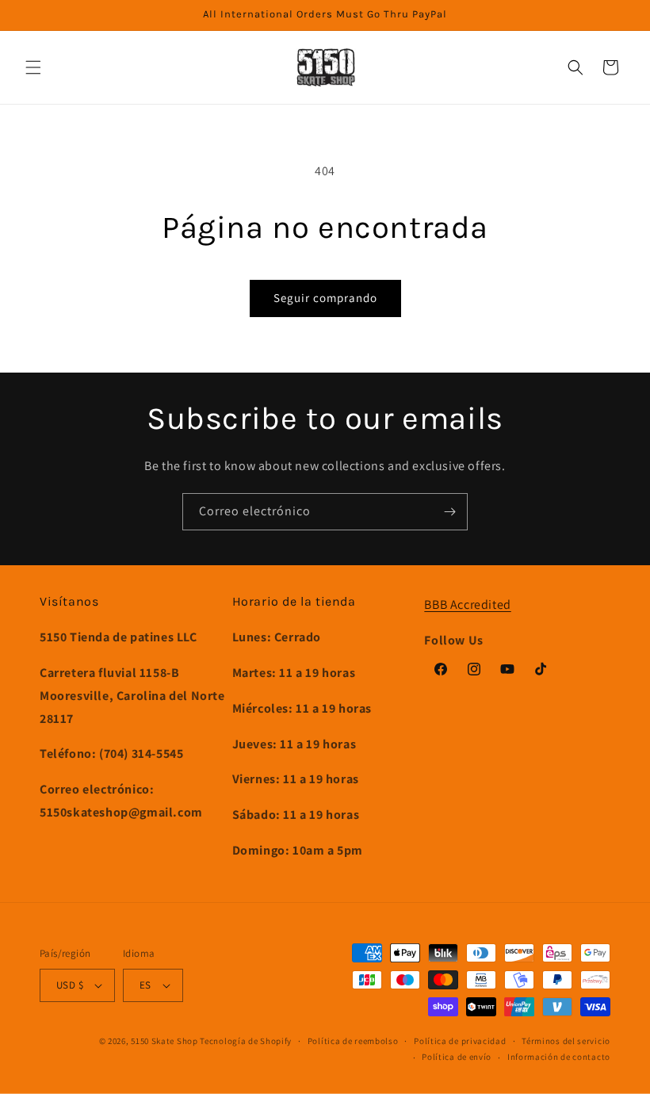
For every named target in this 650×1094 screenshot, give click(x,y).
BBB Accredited (467, 604)
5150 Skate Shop (164, 1040)
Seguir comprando (325, 297)
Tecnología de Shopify (246, 1040)
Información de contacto (558, 1056)
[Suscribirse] (449, 511)
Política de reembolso (353, 1040)
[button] (33, 67)
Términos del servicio (566, 1040)
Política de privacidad (460, 1040)
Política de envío (456, 1056)
